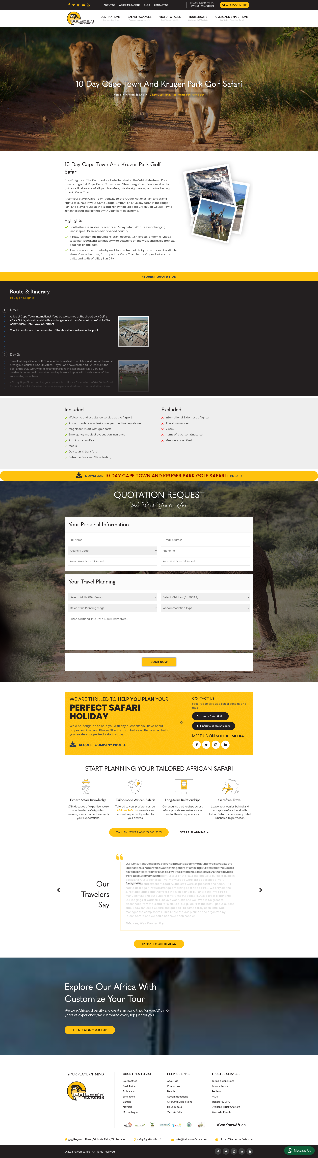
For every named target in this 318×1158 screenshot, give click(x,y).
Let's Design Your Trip (89, 1030)
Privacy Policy (220, 1086)
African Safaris (135, 94)
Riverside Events (221, 1112)
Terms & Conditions (223, 1080)
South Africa (130, 1080)
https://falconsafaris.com (236, 1139)
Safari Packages (140, 17)
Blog (147, 5)
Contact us (173, 1086)
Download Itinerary (163, 475)
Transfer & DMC (221, 1101)
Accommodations (129, 5)
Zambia (127, 1101)
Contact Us (161, 5)
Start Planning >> (195, 832)
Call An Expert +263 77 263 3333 (139, 832)
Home (117, 94)
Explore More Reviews (159, 943)
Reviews (217, 1091)
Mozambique (130, 1112)
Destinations (110, 17)
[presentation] (58, 890)
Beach (171, 1091)
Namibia (127, 1106)
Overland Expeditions (231, 17)
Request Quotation (159, 277)
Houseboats (198, 17)
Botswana (128, 1091)
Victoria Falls (170, 17)
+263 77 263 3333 (212, 716)
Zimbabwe (129, 1096)
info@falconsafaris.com (216, 725)
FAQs (215, 1096)
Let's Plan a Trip (235, 4)
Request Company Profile (102, 745)
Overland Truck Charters (226, 1106)
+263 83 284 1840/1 (202, 6)
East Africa (129, 1086)
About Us (109, 5)
